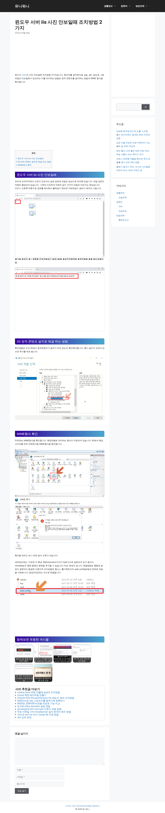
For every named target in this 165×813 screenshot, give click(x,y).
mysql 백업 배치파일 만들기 (31, 695)
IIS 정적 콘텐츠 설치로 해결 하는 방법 (33, 161)
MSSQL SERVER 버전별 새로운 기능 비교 (38, 703)
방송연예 (140, 6)
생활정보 (108, 6)
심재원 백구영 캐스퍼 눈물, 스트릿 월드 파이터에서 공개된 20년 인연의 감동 (133, 135)
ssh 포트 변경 (24, 717)
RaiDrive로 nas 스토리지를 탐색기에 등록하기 (41, 700)
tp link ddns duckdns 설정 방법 (33, 706)
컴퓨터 (124, 6)
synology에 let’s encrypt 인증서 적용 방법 (39, 709)
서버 (24, 75)
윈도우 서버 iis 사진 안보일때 (29, 158)
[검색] (146, 107)
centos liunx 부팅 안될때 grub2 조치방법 (38, 692)
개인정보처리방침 (83, 806)
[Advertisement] (59, 55)
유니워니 (22, 6)
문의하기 (96, 806)
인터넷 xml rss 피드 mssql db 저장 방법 (38, 714)
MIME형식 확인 (23, 165)
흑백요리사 (123, 220)
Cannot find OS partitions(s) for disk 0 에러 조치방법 (45, 697)
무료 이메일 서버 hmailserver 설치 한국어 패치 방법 (44, 711)
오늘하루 (122, 197)
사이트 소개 (70, 806)
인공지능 (122, 211)
